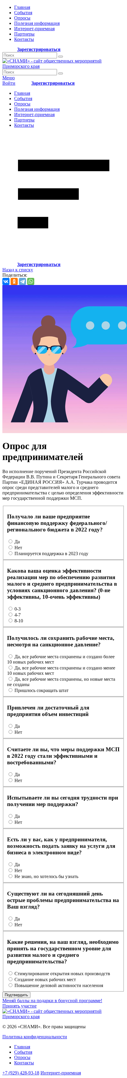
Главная (22, 7)
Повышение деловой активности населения (58, 985)
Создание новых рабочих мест (45, 979)
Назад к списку (17, 269)
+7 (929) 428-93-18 (20, 1072)
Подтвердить (16, 995)
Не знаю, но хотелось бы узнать (46, 876)
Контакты (24, 39)
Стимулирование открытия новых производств (62, 973)
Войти (8, 83)
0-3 (17, 608)
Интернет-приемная (34, 28)
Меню (8, 77)
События (23, 12)
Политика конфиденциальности (34, 1036)
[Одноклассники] (14, 281)
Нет (18, 547)
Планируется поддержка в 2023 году (51, 553)
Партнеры (24, 33)
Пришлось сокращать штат (41, 690)
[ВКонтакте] (5, 281)
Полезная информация (37, 23)
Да (17, 541)
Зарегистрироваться (39, 49)
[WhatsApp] (30, 281)
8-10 (18, 620)
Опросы (22, 17)
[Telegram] (22, 281)
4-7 (17, 614)
